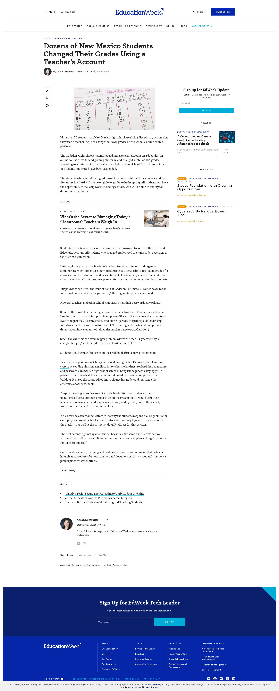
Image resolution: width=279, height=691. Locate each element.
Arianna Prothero (204, 150)
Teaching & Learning (127, 26)
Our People (107, 659)
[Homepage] (139, 12)
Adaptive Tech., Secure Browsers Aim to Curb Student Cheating (104, 493)
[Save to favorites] (47, 98)
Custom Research (210, 670)
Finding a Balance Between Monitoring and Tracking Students (103, 502)
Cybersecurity (85, 555)
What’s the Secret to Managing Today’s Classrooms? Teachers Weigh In (95, 219)
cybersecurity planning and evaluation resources (100, 452)
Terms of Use (132, 679)
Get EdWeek (175, 643)
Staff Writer (82, 525)
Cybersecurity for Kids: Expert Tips (201, 213)
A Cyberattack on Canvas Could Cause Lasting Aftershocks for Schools (194, 140)
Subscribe (223, 12)
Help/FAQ (139, 654)
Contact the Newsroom (146, 664)
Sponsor (227, 206)
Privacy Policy (152, 679)
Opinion (171, 26)
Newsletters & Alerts (178, 654)
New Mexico (104, 555)
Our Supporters (109, 664)
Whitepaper (183, 181)
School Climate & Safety (73, 212)
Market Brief (201, 26)
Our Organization (110, 649)
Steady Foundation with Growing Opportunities (204, 187)
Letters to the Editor (145, 649)
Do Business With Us (213, 643)
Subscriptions (175, 649)
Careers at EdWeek (111, 669)
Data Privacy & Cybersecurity (64, 38)
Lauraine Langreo (185, 150)
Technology (154, 26)
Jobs (184, 26)
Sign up (169, 622)
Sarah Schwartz (65, 71)
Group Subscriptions (178, 659)
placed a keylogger (147, 371)
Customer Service (143, 659)
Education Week (97, 525)
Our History (107, 654)
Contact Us (141, 643)
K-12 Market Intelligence (213, 665)
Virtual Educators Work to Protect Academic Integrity (98, 498)
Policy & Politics (98, 26)
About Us (106, 643)
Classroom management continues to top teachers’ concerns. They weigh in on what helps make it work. (95, 230)
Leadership (74, 26)
